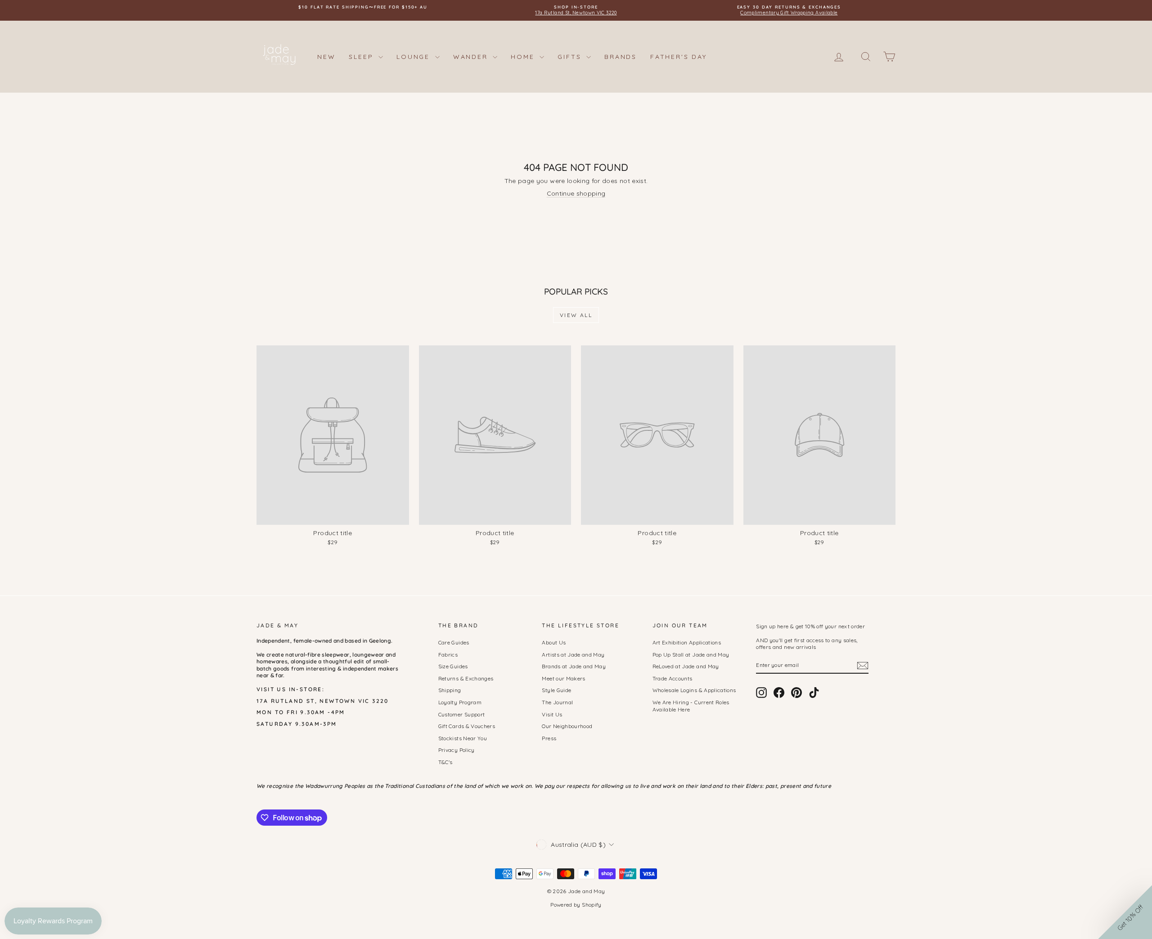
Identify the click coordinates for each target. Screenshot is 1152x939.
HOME (524, 57)
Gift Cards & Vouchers (466, 726)
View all (576, 315)
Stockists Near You (462, 738)
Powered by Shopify (575, 904)
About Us (554, 642)
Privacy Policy (456, 750)
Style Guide (556, 690)
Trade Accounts (672, 678)
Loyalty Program (460, 702)
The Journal (557, 702)
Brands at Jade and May (574, 666)
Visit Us (552, 714)
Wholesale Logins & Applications (694, 690)
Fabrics (448, 654)
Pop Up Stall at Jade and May (690, 654)
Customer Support (461, 714)
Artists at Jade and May (573, 654)
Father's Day (678, 57)
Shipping (449, 690)
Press (549, 738)
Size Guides (453, 666)
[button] (1125, 912)
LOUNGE (414, 57)
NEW (326, 57)
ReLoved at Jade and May (685, 666)
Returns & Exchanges (466, 678)
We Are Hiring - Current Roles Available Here (690, 706)
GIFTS (571, 57)
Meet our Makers (563, 678)
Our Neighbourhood (567, 726)
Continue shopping (576, 193)
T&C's (445, 762)
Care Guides (453, 642)
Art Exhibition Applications (686, 642)
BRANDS (620, 57)
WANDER (472, 57)
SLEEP (362, 57)
